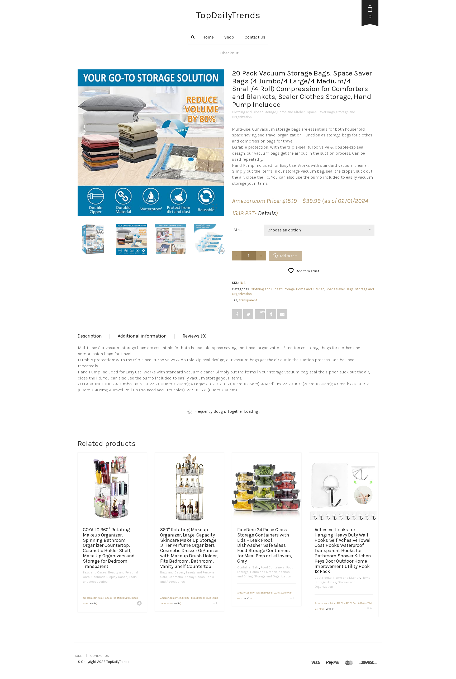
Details (267, 213)
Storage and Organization (272, 576)
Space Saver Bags (321, 112)
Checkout (229, 52)
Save (262, 312)
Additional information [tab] (142, 336)
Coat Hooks (323, 578)
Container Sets (248, 567)
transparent (248, 300)
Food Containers (273, 567)
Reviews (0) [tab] (195, 336)
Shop (229, 37)
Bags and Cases (95, 572)
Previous (80, 136)
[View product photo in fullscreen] (215, 207)
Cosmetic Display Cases (109, 577)
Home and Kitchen (291, 112)
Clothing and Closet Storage (254, 112)
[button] (139, 604)
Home (208, 37)
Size (237, 229)
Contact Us (255, 37)
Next (221, 136)
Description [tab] (90, 336)
